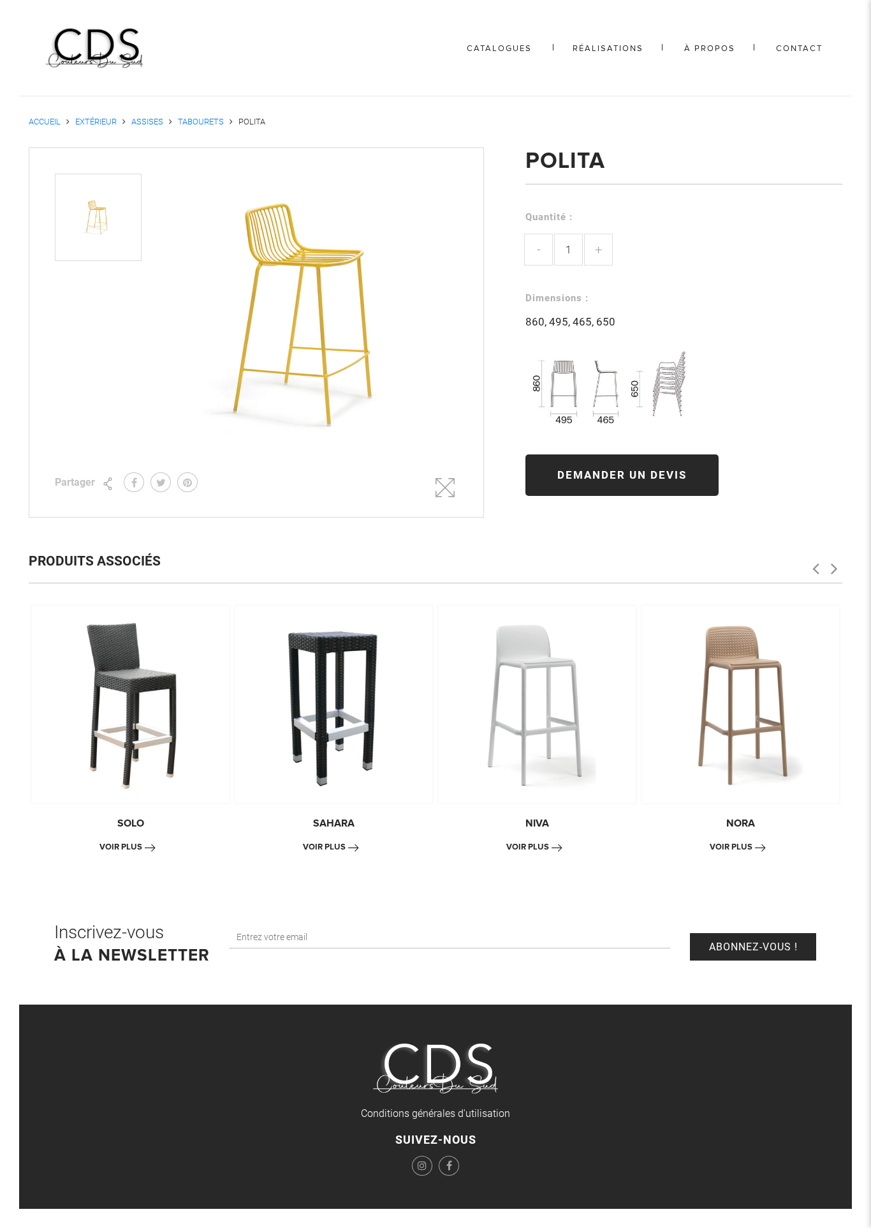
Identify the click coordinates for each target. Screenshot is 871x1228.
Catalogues (499, 48)
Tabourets (201, 121)
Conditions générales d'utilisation (435, 1113)
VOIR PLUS (120, 847)
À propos (709, 48)
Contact (799, 48)
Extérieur (96, 121)
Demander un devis (622, 474)
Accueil (45, 121)
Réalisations (608, 48)
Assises (147, 121)
